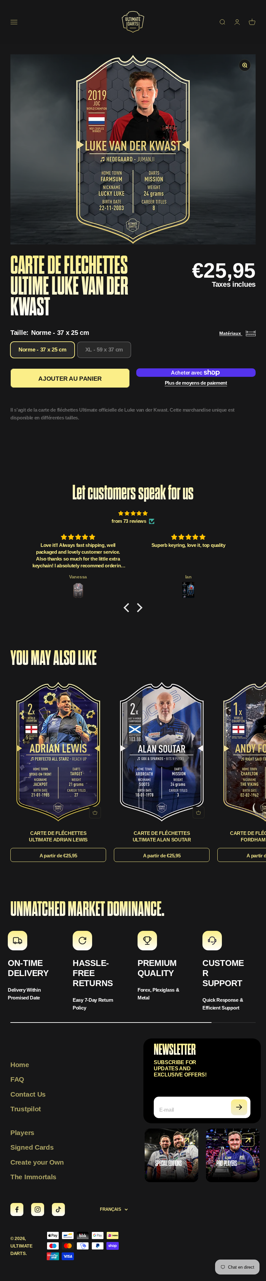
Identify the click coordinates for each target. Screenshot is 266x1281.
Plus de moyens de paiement (196, 383)
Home (19, 1064)
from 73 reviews (129, 521)
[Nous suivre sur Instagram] (37, 1209)
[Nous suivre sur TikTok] (58, 1209)
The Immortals (33, 1177)
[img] (133, 513)
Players (22, 1132)
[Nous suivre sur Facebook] (16, 1209)
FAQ (17, 1079)
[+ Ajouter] (95, 812)
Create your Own (37, 1162)
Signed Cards (32, 1147)
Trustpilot (25, 1109)
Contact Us (28, 1094)
